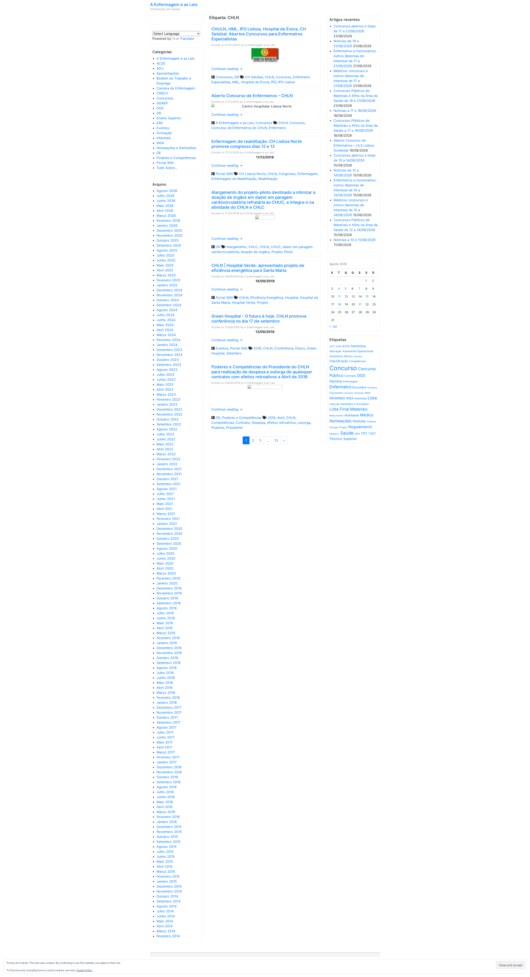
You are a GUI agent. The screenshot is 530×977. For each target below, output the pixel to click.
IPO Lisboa (286, 82)
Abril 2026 (165, 210)
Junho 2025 (166, 260)
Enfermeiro (277, 128)
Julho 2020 (165, 553)
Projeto (262, 302)
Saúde (347, 433)
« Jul (333, 326)
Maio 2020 (165, 563)
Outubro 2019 (167, 598)
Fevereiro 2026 (168, 220)
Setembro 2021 (169, 484)
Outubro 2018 (167, 658)
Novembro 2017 (169, 712)
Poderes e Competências (176, 158)
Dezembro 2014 (169, 886)
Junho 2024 (166, 320)
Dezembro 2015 (169, 827)
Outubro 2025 (168, 240)
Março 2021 (166, 514)
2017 (332, 346)
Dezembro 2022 (169, 409)
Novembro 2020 (169, 533)
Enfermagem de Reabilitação (234, 179)
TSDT (372, 433)
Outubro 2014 (167, 896)
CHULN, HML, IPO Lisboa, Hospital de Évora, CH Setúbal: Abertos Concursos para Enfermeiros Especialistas (258, 34)
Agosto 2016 (167, 787)
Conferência (283, 348)
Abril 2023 (165, 389)
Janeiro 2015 (167, 881)
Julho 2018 (165, 673)
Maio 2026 (165, 206)
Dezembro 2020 (169, 528)
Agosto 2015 (167, 846)
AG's (160, 68)
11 (339, 296)
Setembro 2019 (169, 603)
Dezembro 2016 (169, 767)
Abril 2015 (164, 866)
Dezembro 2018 (169, 648)
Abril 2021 (164, 509)
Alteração (335, 351)
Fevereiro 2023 (168, 399)
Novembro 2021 (169, 474)
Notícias (359, 421)
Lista (372, 397)
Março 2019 (166, 633)
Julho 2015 (165, 851)
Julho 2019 (165, 613)
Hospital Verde (243, 302)
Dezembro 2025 (169, 230)
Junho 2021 (166, 499)
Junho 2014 (166, 916)
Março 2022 (166, 454)
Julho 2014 (165, 911)
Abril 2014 (164, 926)
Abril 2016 (164, 807)
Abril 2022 (165, 449)
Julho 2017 (165, 732)
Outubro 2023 (168, 360)
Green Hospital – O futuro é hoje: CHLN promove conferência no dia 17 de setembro (259, 319)
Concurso (283, 77)
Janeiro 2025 (167, 285)
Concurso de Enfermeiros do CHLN (239, 128)
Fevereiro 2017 (168, 757)
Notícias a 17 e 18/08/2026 (355, 110)
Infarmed (163, 138)
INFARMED (337, 398)
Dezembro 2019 (169, 588)
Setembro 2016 (169, 782)
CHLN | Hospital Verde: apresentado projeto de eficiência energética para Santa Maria (257, 268)
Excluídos (359, 387)
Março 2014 (166, 931)
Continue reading (226, 69)
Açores (358, 356)
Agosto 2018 (167, 668)
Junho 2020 (166, 558)
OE (159, 153)
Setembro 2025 (169, 245)
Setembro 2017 (168, 722)
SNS (357, 433)
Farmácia (372, 387)
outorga (304, 422)
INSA (160, 143)
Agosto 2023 (167, 369)
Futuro (300, 348)
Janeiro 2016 (167, 822)
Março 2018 (166, 692)
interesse (360, 398)
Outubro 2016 (167, 777)
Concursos (165, 98)
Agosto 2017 (166, 727)
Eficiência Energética (266, 297)
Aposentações (168, 73)
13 (276, 440)
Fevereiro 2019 (168, 638)
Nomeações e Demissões (176, 148)
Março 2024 (166, 335)
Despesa (258, 422)
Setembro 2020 (169, 543)
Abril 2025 (165, 270)
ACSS (161, 63)
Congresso (287, 174)
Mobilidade (351, 415)
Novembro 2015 (169, 832)
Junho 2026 (166, 201)
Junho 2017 (166, 737)
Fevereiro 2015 (168, 876)
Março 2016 (166, 812)
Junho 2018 (166, 678)
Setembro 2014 (169, 901)
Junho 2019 (166, 618)
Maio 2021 (165, 504)
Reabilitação (268, 179)
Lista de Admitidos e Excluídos (349, 404)
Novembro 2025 (169, 235)
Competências (222, 422)
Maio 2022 (165, 444)
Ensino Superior (169, 118)
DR (159, 113)
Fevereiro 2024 (168, 340)
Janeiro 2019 (167, 643)
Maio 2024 (165, 325)
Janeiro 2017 (167, 762)
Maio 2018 (165, 683)
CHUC (276, 247)
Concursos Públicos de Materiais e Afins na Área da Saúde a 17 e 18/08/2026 (356, 125)
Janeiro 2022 (167, 464)
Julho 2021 (165, 494)
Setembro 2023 (169, 365)
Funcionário (336, 392)
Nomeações (340, 421)
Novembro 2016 (169, 772)
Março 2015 (166, 871)
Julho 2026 (165, 196)
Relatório (334, 433)
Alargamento (236, 247)
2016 (271, 418)
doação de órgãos (255, 252)
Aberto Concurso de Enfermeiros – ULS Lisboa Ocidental (354, 145)
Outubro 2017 (167, 717)
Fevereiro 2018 (168, 697)
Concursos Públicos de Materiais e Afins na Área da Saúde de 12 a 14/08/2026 (356, 225)
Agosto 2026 (167, 191)
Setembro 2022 (169, 424)
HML (235, 82)
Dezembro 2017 (169, 707)
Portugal (333, 427)
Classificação (338, 361)
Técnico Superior (343, 439)
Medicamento (336, 415)
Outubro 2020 (168, 538)
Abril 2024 (165, 330)
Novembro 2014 (169, 891)
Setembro (234, 353)
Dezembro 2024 (169, 290)
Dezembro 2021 (169, 469)
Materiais (358, 409)
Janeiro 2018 (167, 702)
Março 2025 (166, 275)
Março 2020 (166, 573)
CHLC (253, 247)
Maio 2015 (165, 861)
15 (367, 296)
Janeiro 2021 (167, 524)
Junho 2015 (166, 856)
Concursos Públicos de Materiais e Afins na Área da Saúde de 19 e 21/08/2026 (356, 96)
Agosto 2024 (167, 310)
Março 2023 (166, 394)
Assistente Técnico (341, 356)
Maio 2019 (165, 623)
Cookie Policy (84, 970)
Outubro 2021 (167, 479)
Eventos (163, 128)
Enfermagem (307, 174)
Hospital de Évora (255, 82)
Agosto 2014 (167, 906)
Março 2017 (166, 752)
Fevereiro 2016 (168, 817)
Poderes (217, 427)
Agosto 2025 (167, 250)
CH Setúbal (254, 77)
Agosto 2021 (167, 489)
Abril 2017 (164, 747)
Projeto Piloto (282, 252)
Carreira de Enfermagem (176, 88)
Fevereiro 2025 (168, 280)
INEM (367, 393)
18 (339, 304)
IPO (273, 82)
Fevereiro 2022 (168, 459)
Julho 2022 (165, 434)
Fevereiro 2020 (168, 578)
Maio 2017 (165, 742)
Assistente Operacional (358, 351)
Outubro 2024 (168, 300)
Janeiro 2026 (167, 225)
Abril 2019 (164, 628)
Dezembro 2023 (169, 350)
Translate (187, 38)
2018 (257, 348)
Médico (366, 415)
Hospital (291, 297)
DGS (160, 108)
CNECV (162, 93)
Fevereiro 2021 (168, 519)
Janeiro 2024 (167, 345)
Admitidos (358, 346)
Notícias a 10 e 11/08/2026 (355, 240)
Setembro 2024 (169, 305)
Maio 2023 (165, 384)
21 (360, 304)
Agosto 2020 (167, 548)
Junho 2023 (166, 379)
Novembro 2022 (169, 414)
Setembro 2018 (169, 663)
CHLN (269, 77)
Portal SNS (165, 163)
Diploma (335, 381)
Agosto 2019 (167, 608)
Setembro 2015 (169, 842)
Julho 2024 (165, 315)
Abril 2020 (165, 568)
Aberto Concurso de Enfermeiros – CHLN (252, 95)
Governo (348, 393)
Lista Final (339, 409)
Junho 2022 (166, 439)
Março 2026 (166, 215)
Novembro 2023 (169, 355)
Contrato (243, 422)
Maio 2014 (165, 921)
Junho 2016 (166, 797)
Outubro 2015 (167, 837)
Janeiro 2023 (167, 404)
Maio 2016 (165, 802)
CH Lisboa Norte (252, 174)
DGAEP (162, 103)
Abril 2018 (164, 687)
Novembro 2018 (169, 653)
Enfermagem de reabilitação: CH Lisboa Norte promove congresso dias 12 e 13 (256, 144)
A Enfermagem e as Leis (174, 4)
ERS (160, 123)
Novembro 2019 (169, 593)
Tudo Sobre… (167, 168)
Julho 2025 (165, 255)
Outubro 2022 (168, 419)
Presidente (234, 427)
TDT (364, 433)
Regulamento (360, 427)
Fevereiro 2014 (168, 936)
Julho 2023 (165, 374)
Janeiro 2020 (167, 583)
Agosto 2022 (167, 429)
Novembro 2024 (169, 295)
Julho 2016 (165, 792)
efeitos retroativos (281, 422)
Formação (164, 133)
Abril (280, 418)
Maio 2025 (165, 265)
